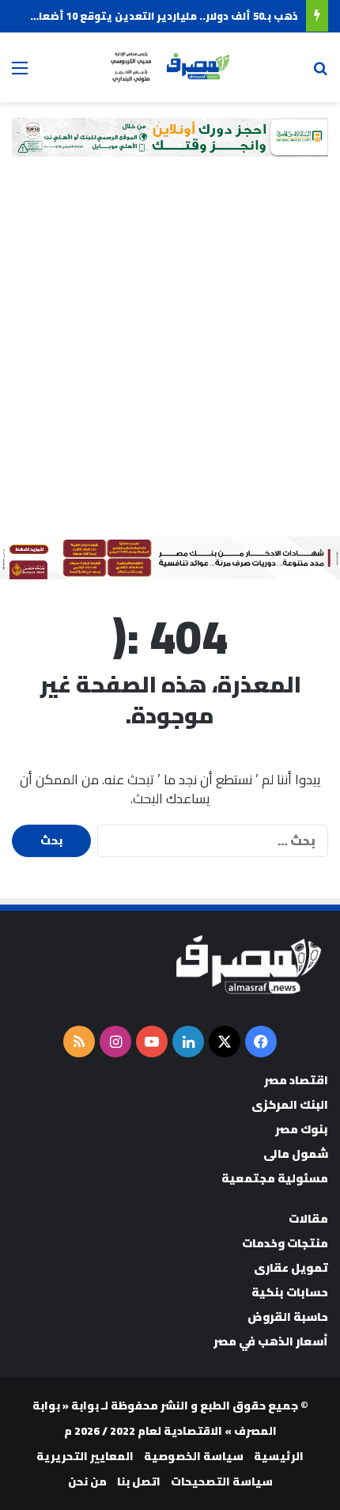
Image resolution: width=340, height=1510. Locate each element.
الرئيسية (279, 1456)
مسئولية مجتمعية (274, 1178)
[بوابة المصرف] (170, 67)
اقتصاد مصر (296, 1080)
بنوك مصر (301, 1129)
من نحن (87, 1481)
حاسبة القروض (287, 1316)
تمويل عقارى (291, 1267)
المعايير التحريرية (85, 1456)
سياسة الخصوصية (194, 1456)
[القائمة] (20, 73)
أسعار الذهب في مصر (270, 1341)
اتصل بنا (139, 1481)
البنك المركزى (289, 1104)
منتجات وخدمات (285, 1243)
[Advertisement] (170, 358)
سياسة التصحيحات (222, 1481)
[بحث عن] (320, 73)
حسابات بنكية (289, 1292)
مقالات (308, 1218)
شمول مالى (295, 1153)
